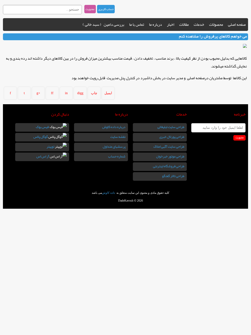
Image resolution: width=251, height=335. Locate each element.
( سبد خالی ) (92, 24)
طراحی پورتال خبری (171, 136)
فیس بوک (43, 126)
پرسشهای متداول (114, 146)
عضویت (90, 9)
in (66, 93)
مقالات (184, 24)
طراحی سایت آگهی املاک (168, 146)
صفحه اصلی (237, 24)
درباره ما (155, 24)
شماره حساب (117, 156)
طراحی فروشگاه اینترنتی (168, 166)
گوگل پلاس (40, 136)
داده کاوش (109, 192)
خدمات (199, 24)
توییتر (51, 146)
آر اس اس (43, 156)
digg (80, 93)
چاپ (94, 93)
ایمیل (108, 93)
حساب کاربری (105, 9)
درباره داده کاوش (114, 126)
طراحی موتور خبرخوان (170, 156)
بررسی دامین (114, 24)
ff (52, 93)
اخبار (170, 24)
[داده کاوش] (222, 8)
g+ (38, 93)
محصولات (216, 24)
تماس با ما (136, 24)
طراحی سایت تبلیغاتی (170, 126)
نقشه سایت (118, 136)
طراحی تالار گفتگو (173, 175)
